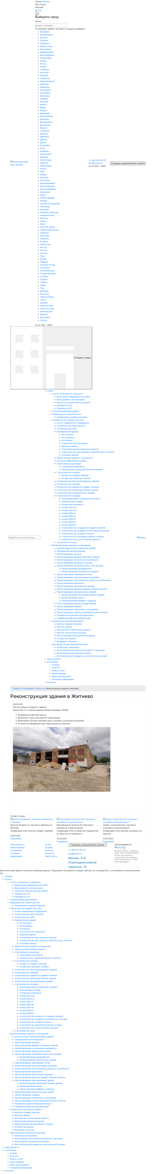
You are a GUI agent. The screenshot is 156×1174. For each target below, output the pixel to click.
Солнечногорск (47, 270)
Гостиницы (25, 929)
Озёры (43, 221)
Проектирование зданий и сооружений (29, 1033)
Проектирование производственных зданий (41, 1083)
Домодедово (46, 34)
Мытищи (44, 72)
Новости (49, 850)
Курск (43, 195)
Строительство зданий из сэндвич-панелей (36, 975)
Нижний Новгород (49, 212)
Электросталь (47, 308)
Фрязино (44, 291)
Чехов (43, 300)
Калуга (43, 168)
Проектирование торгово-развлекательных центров (40, 1100)
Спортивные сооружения (27, 952)
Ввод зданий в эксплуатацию (29, 888)
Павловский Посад (49, 230)
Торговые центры (28, 943)
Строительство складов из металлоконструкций (43, 1019)
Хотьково (44, 294)
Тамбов (43, 282)
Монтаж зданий (22, 1115)
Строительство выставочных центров (38, 937)
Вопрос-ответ (16, 1159)
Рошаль (43, 253)
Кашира (44, 98)
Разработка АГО (22, 894)
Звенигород (46, 160)
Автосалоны (25, 923)
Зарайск (44, 157)
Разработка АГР (22, 896)
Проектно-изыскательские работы (31, 891)
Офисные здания (28, 934)
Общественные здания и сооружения (33, 946)
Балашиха (45, 31)
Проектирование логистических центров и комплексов (42, 1068)
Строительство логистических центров (39, 1028)
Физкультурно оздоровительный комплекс (40, 958)
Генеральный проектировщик (29, 1039)
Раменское (45, 244)
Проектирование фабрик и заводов (37, 1089)
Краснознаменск (48, 189)
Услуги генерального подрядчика (31, 911)
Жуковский (45, 154)
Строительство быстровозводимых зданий (36, 969)
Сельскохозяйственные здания (30, 949)
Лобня (43, 66)
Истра (43, 64)
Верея (43, 107)
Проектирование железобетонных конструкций (38, 1054)
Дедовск (44, 133)
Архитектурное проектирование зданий (34, 1036)
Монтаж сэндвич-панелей (27, 1112)
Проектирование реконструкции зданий (34, 1092)
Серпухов (44, 78)
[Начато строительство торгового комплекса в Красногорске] (124, 820)
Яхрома (44, 314)
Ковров (43, 174)
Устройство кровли (24, 1127)
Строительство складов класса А (36, 1022)
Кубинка (44, 75)
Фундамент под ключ (25, 1130)
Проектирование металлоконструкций (34, 1074)
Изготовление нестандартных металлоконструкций (40, 1144)
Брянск (43, 104)
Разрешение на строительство (24, 902)
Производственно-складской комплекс (39, 987)
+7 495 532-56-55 (97, 160)
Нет (40, 10)
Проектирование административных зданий (36, 1045)
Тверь (43, 285)
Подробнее (15, 838)
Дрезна (43, 139)
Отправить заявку (82, 357)
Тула (42, 288)
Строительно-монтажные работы (26, 1109)
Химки (43, 61)
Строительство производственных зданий (35, 978)
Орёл (42, 224)
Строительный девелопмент (23, 899)
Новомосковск (47, 215)
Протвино (45, 235)
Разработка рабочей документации (32, 1106)
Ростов (43, 250)
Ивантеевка (45, 166)
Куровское (45, 192)
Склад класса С (27, 998)
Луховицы (45, 206)
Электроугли (46, 311)
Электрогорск (47, 305)
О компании (16, 850)
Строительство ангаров (26, 961)
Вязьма (43, 128)
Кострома (45, 180)
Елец (42, 148)
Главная (9, 876)
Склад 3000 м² (27, 1007)
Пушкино (44, 238)
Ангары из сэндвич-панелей (33, 964)
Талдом (43, 279)
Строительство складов (26, 984)
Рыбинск (44, 262)
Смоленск (45, 267)
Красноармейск (47, 183)
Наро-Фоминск (47, 81)
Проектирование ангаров (27, 1042)
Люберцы (44, 69)
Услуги (48, 844)
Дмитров (44, 136)
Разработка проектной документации (33, 1103)
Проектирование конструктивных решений (36, 1065)
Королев (44, 101)
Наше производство (19, 1165)
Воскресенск (46, 122)
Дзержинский (46, 52)
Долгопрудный (47, 55)
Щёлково (44, 84)
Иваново (44, 163)
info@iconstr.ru (95, 163)
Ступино (44, 276)
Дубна (43, 142)
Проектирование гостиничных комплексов (35, 1048)
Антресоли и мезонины (26, 1135)
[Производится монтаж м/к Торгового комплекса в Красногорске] (78, 820)
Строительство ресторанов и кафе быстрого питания (46, 940)
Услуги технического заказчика (25, 882)
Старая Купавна (47, 273)
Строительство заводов (26, 972)
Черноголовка (47, 297)
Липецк (43, 200)
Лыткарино (45, 90)
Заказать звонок (137, 163)
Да (36, 10)
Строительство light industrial (29, 914)
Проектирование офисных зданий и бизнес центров (40, 1077)
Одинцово (45, 87)
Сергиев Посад (47, 265)
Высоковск (45, 125)
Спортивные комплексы (31, 955)
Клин (42, 171)
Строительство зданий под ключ (26, 908)
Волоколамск (46, 116)
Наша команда (17, 847)
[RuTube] (141, 537)
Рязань (43, 259)
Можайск (44, 209)
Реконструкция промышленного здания (34, 1124)
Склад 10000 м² (27, 1013)
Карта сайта (51, 856)
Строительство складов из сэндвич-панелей (41, 1016)
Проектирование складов (27, 1095)
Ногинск (44, 40)
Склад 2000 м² (27, 1004)
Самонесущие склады (30, 990)
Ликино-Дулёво (47, 198)
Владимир (45, 113)
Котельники (45, 49)
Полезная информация (21, 1167)
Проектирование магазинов (28, 1071)
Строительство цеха (25, 1031)
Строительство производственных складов (41, 1025)
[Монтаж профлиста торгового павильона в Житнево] (31, 820)
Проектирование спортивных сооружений (35, 1098)
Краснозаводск (47, 186)
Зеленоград (45, 58)
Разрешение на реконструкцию (30, 905)
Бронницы (45, 96)
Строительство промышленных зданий (34, 981)
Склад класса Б (27, 996)
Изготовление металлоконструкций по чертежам (39, 1138)
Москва (45, 1)
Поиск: (38, 21)
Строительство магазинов (32, 931)
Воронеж (44, 119)
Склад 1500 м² (27, 1001)
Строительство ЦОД (25, 917)
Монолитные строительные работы (32, 1118)
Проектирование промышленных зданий (34, 1080)
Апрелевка (45, 93)
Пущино (44, 241)
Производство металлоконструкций (27, 1133)
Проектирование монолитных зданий (38, 1060)
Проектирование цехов (31, 1086)
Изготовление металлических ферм (32, 1141)
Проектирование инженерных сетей (32, 1063)
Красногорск (46, 46)
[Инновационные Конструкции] (21, 163)
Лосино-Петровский (50, 203)
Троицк (43, 320)
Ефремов (44, 151)
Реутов (43, 247)
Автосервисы (26, 926)
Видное (43, 110)
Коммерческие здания (25, 920)
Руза (42, 256)
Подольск (45, 43)
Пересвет (44, 233)
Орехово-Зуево (47, 227)
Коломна (44, 177)
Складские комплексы (30, 993)
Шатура (43, 302)
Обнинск (44, 218)
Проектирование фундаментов (34, 1057)
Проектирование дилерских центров (33, 1051)
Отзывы (49, 847)
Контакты (49, 853)
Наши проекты (17, 844)
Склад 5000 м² (27, 1010)
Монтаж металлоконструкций (29, 1121)
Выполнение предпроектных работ (31, 885)
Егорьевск (45, 145)
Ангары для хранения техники (34, 966)
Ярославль (45, 317)
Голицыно (45, 131)
